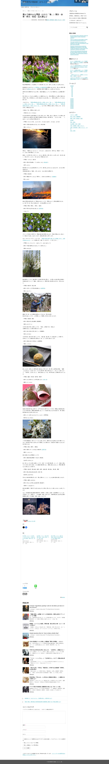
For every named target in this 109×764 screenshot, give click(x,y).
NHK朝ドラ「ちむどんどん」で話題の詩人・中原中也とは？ (38, 698)
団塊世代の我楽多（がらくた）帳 (37, 2)
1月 (72, 96)
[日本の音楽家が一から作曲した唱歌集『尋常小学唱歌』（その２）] (26, 644)
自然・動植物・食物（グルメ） (77, 125)
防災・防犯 (72, 130)
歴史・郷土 (72, 122)
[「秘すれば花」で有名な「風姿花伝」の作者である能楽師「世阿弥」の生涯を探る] (26, 670)
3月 (72, 93)
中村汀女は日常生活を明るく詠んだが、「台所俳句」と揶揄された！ (47, 650)
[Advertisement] (44, 38)
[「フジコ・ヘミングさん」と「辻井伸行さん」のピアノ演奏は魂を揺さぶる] (26, 661)
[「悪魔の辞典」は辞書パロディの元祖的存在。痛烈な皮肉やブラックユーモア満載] (26, 617)
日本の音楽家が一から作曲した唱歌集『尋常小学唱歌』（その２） (47, 641)
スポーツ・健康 (73, 114)
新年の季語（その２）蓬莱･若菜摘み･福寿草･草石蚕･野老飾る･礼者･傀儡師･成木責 (57, 537)
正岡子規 (44, 449)
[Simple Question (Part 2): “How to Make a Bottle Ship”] (26, 636)
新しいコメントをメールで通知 (31, 742)
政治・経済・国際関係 (75, 116)
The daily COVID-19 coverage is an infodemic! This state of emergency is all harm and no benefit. (79, 43)
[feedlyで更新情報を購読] (83, 2)
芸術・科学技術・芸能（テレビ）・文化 (56, 19)
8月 (72, 87)
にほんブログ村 (31, 521)
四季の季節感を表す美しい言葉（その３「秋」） (48, 104)
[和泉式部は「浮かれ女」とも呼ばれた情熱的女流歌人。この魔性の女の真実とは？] (26, 680)
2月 (72, 95)
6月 (72, 89)
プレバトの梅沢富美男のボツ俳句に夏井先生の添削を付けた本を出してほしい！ (78, 67)
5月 (72, 91)
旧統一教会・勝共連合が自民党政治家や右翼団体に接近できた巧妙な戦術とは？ (43, 701)
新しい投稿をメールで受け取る (31, 745)
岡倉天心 (30, 89)
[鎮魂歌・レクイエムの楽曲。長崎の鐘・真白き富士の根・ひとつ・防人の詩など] (26, 626)
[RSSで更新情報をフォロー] (85, 2)
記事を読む (32, 611)
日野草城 (41, 208)
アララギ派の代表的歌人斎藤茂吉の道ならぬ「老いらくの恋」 (45, 686)
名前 (24, 725)
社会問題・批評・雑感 (75, 124)
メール (25, 729)
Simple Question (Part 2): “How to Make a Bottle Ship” (44, 633)
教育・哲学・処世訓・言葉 (76, 118)
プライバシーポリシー (35, 7)
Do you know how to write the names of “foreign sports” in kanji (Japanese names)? (79, 36)
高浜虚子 (46, 162)
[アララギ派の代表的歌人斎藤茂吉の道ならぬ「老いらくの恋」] (26, 689)
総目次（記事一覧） (25, 7)
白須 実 (85, 71)
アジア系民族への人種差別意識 (40, 87)
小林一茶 (45, 379)
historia (63, 597)
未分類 (71, 120)
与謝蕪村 (54, 176)
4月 (72, 92)
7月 (72, 88)
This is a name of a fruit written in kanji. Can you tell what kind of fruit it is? (79, 40)
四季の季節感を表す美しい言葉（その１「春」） (42, 102)
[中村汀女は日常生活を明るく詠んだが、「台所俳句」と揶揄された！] (26, 652)
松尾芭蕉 (43, 288)
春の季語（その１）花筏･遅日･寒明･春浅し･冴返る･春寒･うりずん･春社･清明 (43, 537)
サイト (24, 734)
